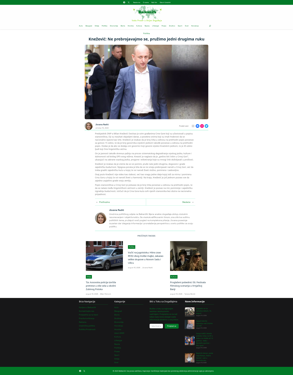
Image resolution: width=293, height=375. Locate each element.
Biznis (116, 315)
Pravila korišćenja (86, 318)
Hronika (117, 329)
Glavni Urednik (165, 2)
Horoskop (118, 326)
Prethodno (104, 202)
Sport (116, 355)
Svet (116, 362)
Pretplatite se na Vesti (88, 315)
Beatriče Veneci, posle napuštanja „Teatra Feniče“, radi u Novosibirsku (204, 356)
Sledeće (186, 202)
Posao (117, 351)
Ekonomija (118, 322)
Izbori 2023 (119, 333)
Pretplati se (171, 326)
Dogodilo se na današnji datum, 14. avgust (204, 310)
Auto (116, 307)
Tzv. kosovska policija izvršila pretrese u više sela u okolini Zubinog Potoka (101, 286)
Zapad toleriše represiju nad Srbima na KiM (204, 323)
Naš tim (154, 2)
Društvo (117, 318)
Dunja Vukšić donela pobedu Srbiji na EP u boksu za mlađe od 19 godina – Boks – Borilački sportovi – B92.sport (204, 339)
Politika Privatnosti (87, 329)
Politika (146, 33)
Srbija (89, 277)
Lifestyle (118, 340)
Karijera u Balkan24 (87, 307)
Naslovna (136, 2)
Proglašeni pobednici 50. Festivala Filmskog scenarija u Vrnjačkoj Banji (188, 286)
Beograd (118, 311)
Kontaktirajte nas (86, 311)
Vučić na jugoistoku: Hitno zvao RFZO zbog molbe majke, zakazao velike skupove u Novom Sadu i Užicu (145, 257)
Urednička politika (87, 326)
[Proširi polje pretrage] (210, 26)
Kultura (174, 277)
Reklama (82, 322)
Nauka (117, 344)
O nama (146, 2)
